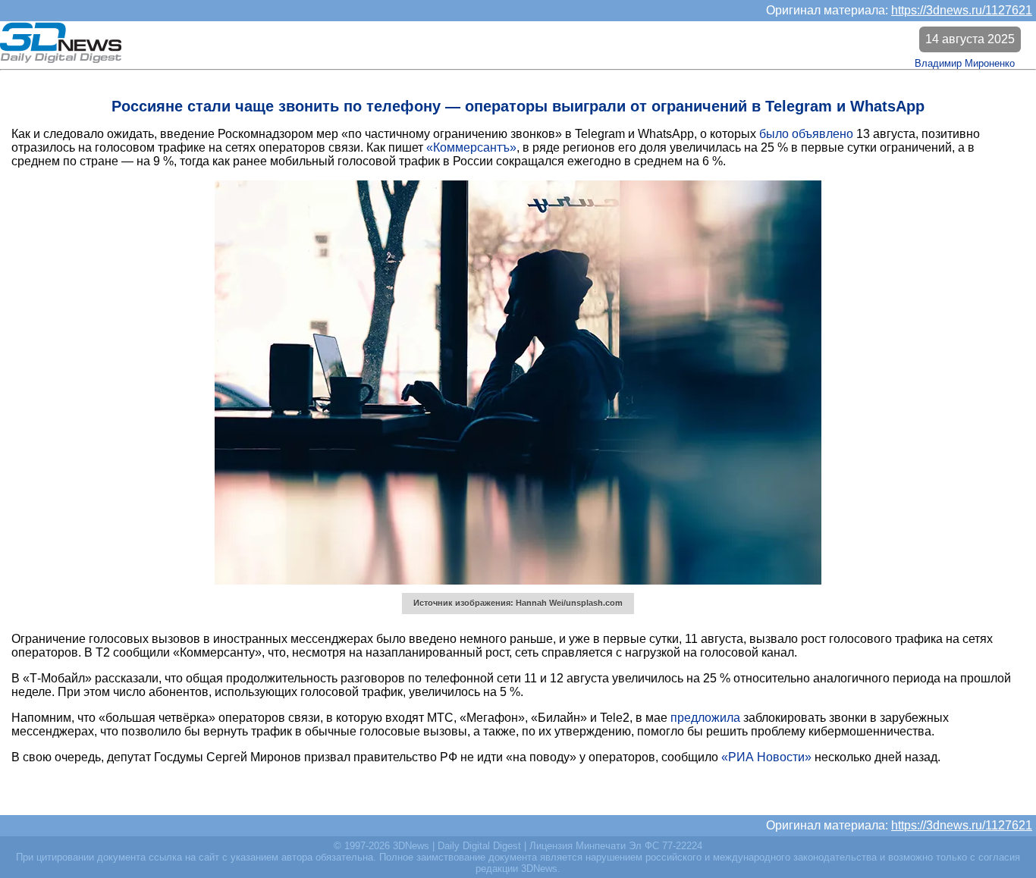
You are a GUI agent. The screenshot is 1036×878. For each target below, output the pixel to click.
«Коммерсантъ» (471, 147)
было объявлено (806, 133)
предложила (705, 717)
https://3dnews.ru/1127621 (961, 10)
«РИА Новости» (766, 757)
